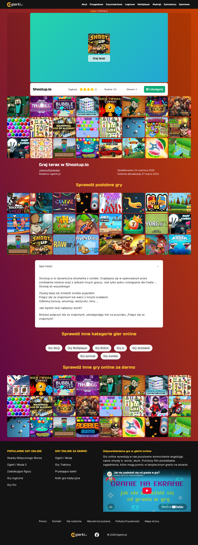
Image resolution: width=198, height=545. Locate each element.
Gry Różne (102, 348)
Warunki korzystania (98, 521)
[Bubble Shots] (87, 427)
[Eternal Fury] (180, 106)
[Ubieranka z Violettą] (156, 406)
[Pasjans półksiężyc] (18, 385)
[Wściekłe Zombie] (18, 148)
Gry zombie (110, 356)
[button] (99, 266)
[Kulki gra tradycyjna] (18, 127)
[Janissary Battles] (156, 203)
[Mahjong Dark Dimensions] (41, 106)
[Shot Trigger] (110, 224)
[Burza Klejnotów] (156, 106)
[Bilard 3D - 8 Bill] (133, 127)
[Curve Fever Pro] (64, 203)
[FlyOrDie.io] (87, 244)
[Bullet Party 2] (133, 244)
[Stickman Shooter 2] (18, 203)
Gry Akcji (54, 348)
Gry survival (87, 356)
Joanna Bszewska (49, 170)
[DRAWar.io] (64, 244)
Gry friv (11, 484)
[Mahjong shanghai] (110, 127)
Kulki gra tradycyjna (67, 478)
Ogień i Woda (63, 458)
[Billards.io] (133, 224)
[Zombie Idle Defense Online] (156, 244)
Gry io (120, 348)
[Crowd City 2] (110, 203)
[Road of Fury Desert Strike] (110, 148)
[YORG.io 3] (156, 224)
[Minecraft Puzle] (18, 106)
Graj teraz (99, 58)
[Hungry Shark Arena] (180, 244)
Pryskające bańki (66, 471)
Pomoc (43, 521)
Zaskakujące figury (19, 471)
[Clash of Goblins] (133, 106)
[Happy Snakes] (133, 203)
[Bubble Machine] (156, 127)
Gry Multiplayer (77, 348)
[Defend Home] (133, 148)
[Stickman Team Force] (41, 203)
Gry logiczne (15, 478)
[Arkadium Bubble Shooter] (64, 106)
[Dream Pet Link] (41, 148)
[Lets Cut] (156, 148)
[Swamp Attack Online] (41, 224)
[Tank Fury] (64, 224)
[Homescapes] (180, 148)
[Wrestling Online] (18, 224)
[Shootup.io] (41, 244)
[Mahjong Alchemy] (64, 127)
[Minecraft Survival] (64, 148)
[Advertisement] (18, 53)
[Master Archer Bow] (180, 203)
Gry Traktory (63, 464)
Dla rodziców (74, 521)
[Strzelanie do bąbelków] (87, 148)
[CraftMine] (87, 224)
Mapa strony (152, 521)
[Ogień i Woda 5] (110, 106)
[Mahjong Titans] (41, 127)
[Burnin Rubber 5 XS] (110, 244)
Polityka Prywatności (127, 521)
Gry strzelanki (141, 348)
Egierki (93, 11)
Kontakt (56, 521)
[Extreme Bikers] (180, 406)
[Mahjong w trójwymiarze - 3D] (87, 106)
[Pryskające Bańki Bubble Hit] (87, 127)
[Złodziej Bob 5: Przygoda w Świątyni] (180, 127)
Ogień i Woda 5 (17, 464)
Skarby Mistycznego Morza (24, 458)
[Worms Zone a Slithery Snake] (87, 203)
